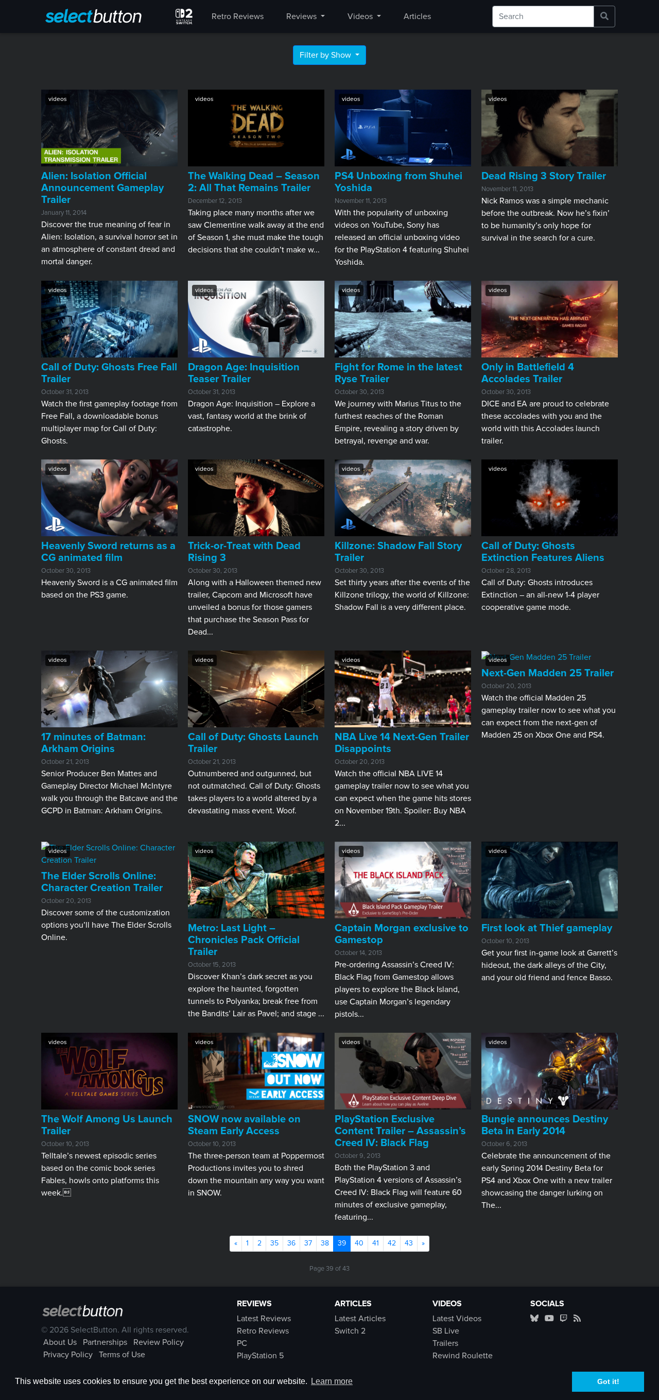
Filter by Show (326, 55)
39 (344, 1243)
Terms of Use (122, 1355)
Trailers (445, 1343)
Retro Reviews (238, 16)
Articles (417, 16)
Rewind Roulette (462, 1356)
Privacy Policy (68, 1355)
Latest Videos (456, 1318)
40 (359, 1243)
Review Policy (158, 1342)
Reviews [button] (302, 16)
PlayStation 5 (260, 1356)
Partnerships (105, 1342)
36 (291, 1243)
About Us (60, 1342)
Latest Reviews (264, 1318)
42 (392, 1243)
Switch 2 (350, 1331)
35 (274, 1243)
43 (409, 1243)
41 (375, 1243)
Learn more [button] (332, 1381)
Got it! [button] (608, 1381)
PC (242, 1343)
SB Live (445, 1331)
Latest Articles (360, 1318)
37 (308, 1243)
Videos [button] (361, 16)
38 (325, 1243)
